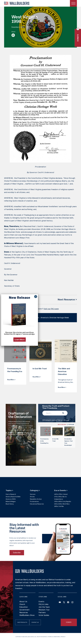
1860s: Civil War (59, 506)
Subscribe (17, 552)
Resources (23, 612)
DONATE (69, 622)
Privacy (63, 636)
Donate (78, 37)
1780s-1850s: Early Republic (62, 501)
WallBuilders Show (27, 615)
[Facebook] (59, 602)
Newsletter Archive (36, 499)
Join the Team (44, 607)
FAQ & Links (43, 604)
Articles (32, 496)
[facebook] (68, 602)
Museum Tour (44, 610)
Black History (10, 504)
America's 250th (11, 499)
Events (41, 601)
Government (24, 610)
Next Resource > (67, 299)
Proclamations (34, 501)
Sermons (32, 494)
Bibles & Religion (11, 501)
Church (22, 604)
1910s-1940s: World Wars (62, 504)
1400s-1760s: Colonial (61, 494)
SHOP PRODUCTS (22, 622)
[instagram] (72, 602)
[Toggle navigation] (73, 3)
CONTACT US (35, 622)
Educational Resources (37, 504)
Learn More (20, 339)
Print (13, 35)
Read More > (11, 379)
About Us (23, 601)
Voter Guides (44, 615)
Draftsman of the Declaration (20, 415)
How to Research (11, 494)
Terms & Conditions (54, 636)
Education (23, 607)
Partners (42, 612)
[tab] (62, 424)
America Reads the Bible (13, 496)
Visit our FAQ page (51, 309)
